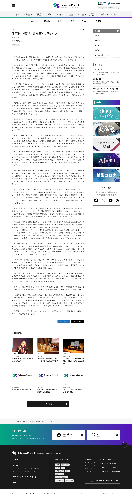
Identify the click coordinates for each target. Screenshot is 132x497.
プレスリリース (90, 463)
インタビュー (99, 45)
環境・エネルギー (61, 477)
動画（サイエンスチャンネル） (25, 477)
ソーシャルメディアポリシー (50, 493)
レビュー (97, 35)
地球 (39, 14)
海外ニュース (89, 468)
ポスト (79, 321)
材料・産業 (82, 14)
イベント (85, 21)
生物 (17, 14)
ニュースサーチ (90, 465)
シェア (66, 321)
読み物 (47, 21)
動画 (59, 21)
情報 (71, 14)
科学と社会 (114, 14)
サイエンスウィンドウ (102, 55)
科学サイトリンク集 (109, 467)
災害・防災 (104, 14)
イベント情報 (106, 459)
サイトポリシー (17, 493)
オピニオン (98, 50)
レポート (97, 40)
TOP (13, 421)
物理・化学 (60, 14)
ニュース (34, 21)
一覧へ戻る (48, 404)
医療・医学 (28, 14)
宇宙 (49, 14)
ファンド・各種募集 (109, 463)
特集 (72, 21)
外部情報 (97, 21)
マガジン (88, 471)
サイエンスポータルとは (110, 471)
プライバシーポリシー (31, 493)
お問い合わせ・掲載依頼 (103, 480)
